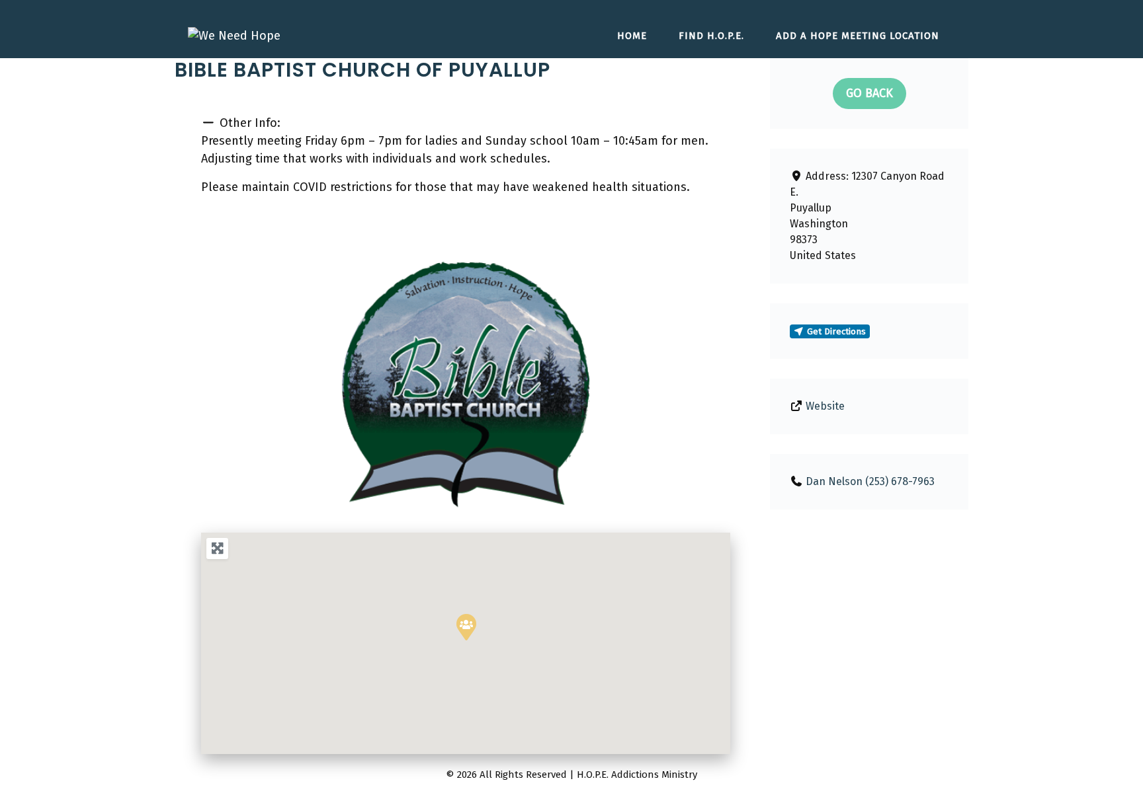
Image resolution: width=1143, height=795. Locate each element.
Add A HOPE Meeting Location (857, 36)
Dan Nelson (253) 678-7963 (870, 481)
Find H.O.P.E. (711, 36)
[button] (240, 384)
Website (825, 406)
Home (632, 36)
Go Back (869, 93)
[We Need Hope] (234, 35)
